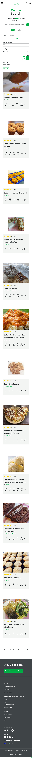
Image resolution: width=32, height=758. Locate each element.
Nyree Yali (9, 386)
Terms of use (24, 750)
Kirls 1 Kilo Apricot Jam (13, 97)
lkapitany (8, 435)
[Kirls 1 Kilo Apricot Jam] (16, 82)
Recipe (6, 683)
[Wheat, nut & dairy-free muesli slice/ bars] (16, 224)
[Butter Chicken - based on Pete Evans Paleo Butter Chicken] (16, 319)
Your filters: (6, 62)
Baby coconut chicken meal (15, 193)
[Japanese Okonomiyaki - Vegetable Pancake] (16, 415)
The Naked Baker (11, 534)
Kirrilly (7, 99)
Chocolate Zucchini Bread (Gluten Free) (14, 530)
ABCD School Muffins (12, 578)
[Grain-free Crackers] (16, 368)
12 (4, 45)
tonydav (8, 340)
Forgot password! (9, 704)
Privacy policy (13, 754)
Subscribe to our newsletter (13, 671)
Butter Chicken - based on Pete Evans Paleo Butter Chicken (14, 336)
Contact (17, 750)
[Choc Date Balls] (16, 273)
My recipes (14, 696)
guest (7, 149)
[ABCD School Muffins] (16, 562)
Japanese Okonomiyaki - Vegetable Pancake (14, 431)
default (5, 51)
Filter (17, 38)
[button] (2, 3)
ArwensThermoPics (11, 291)
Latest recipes (8, 692)
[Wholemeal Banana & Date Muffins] (16, 128)
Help (20, 754)
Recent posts (8, 707)
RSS (5, 720)
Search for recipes (9, 686)
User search (7, 717)
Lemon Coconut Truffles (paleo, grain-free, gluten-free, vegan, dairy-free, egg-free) (15, 481)
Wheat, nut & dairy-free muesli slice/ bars (13, 240)
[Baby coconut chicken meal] (16, 177)
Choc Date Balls (10, 288)
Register (6, 702)
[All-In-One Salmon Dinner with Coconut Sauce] (16, 609)
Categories (7, 689)
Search (6, 711)
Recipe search (8, 714)
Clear (5, 69)
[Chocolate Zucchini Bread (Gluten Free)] (16, 513)
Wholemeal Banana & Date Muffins (15, 145)
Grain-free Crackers (12, 384)
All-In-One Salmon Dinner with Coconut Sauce (14, 625)
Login (5, 699)
